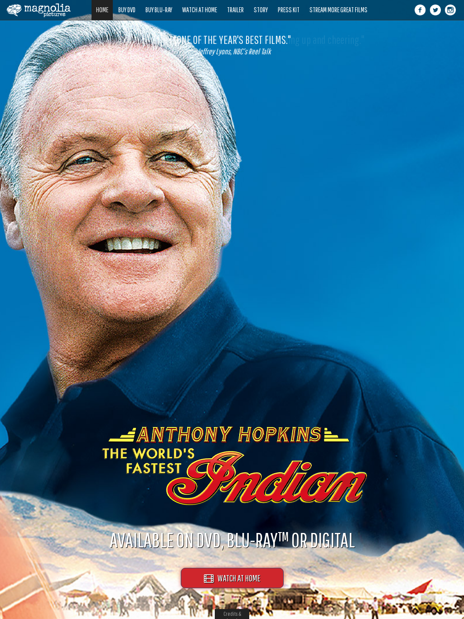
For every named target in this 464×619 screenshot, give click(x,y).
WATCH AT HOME (237, 578)
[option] (232, 45)
